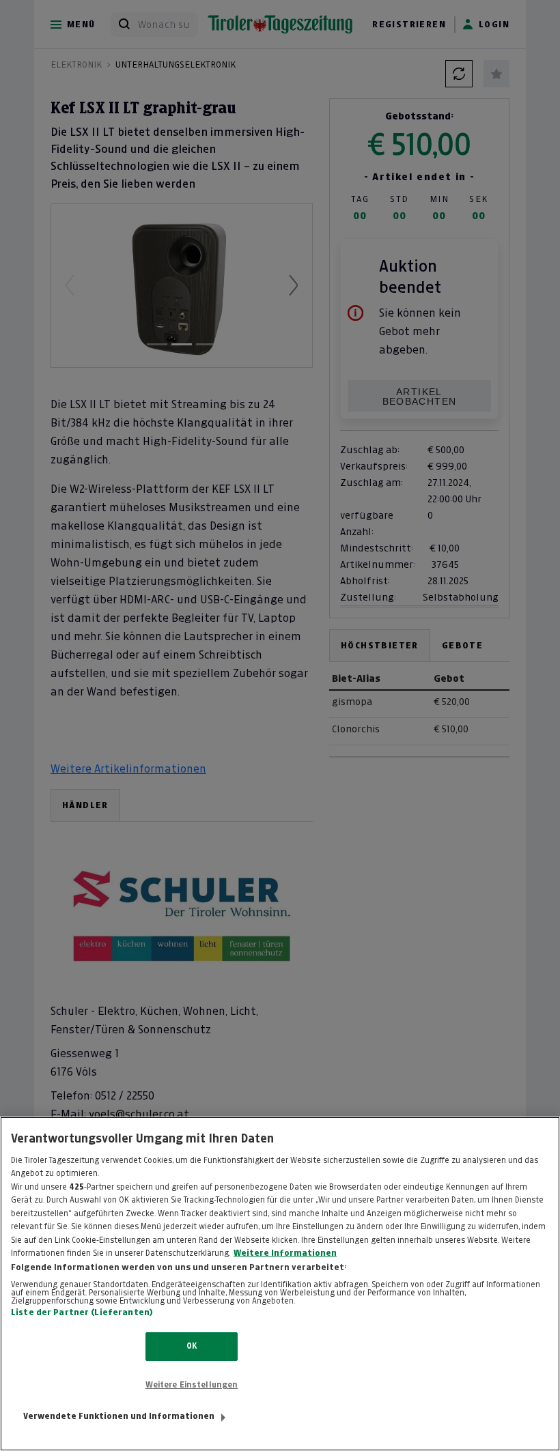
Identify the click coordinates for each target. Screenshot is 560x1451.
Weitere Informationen (285, 1253)
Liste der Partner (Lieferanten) (82, 1312)
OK (191, 1346)
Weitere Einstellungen (191, 1385)
